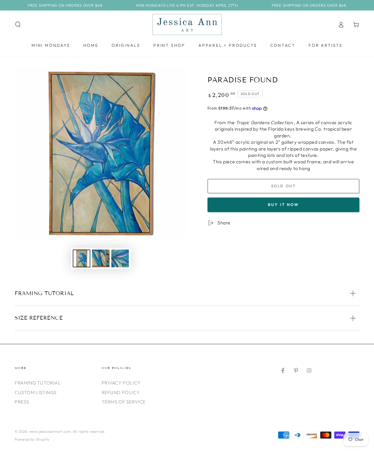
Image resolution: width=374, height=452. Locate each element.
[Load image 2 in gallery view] (101, 258)
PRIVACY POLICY (121, 383)
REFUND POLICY (121, 392)
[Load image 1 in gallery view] (81, 258)
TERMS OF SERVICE (124, 402)
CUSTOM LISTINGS (36, 392)
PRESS (22, 402)
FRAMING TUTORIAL (38, 383)
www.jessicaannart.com (50, 431)
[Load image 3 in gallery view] (120, 258)
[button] (17, 24)
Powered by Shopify (32, 439)
